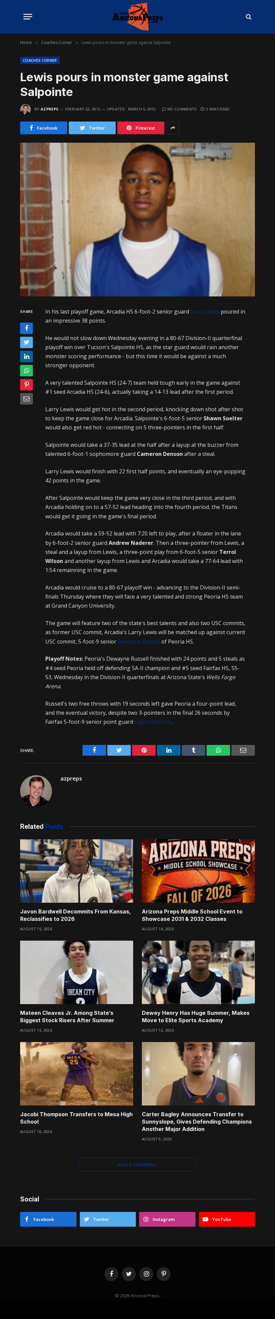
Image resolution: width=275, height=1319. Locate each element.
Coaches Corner (40, 60)
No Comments (182, 108)
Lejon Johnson (152, 721)
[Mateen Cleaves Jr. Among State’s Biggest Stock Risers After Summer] (76, 972)
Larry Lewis (204, 311)
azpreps (49, 108)
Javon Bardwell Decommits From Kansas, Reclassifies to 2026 (75, 915)
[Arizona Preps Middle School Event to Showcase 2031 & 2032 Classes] (198, 871)
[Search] (248, 16)
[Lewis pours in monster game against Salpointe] (137, 219)
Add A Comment (137, 1165)
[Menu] (27, 16)
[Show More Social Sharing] (172, 128)
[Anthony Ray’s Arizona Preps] (137, 17)
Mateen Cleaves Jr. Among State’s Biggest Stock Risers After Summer (67, 1016)
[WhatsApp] (26, 370)
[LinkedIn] (26, 356)
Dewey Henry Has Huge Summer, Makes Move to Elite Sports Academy (196, 1016)
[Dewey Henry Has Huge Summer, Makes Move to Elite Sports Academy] (198, 972)
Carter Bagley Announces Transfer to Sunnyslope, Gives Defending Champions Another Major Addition (197, 1121)
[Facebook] (26, 328)
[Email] (26, 399)
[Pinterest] (26, 384)
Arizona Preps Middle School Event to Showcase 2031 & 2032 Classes (192, 915)
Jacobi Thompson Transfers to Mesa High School (76, 1118)
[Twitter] (26, 342)
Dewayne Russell (139, 641)
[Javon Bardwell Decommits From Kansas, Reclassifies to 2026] (76, 871)
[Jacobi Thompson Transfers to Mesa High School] (76, 1074)
